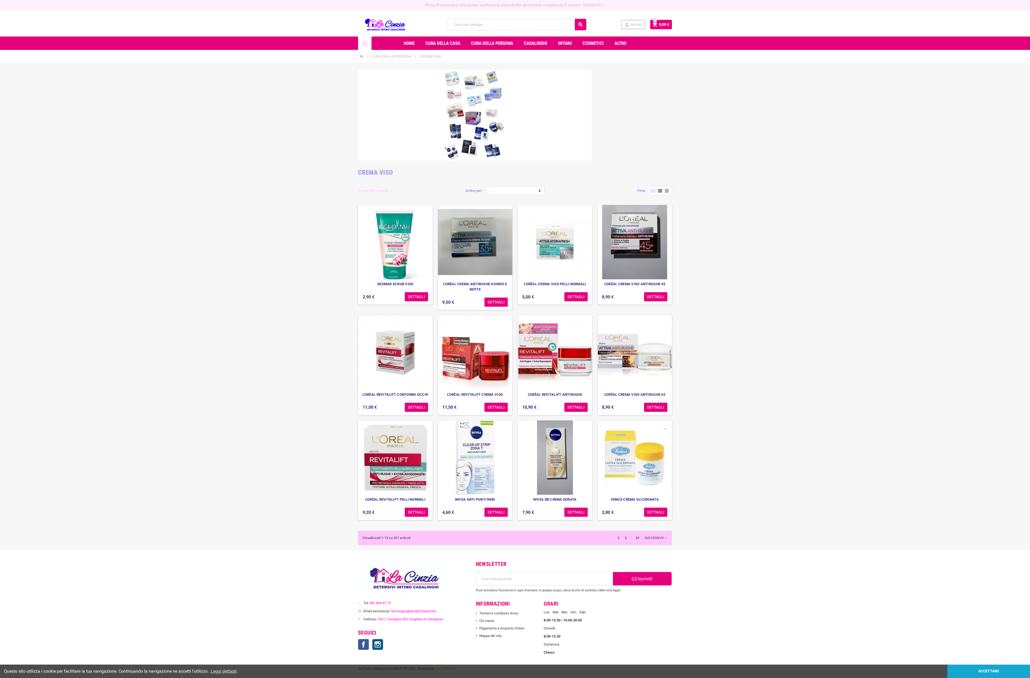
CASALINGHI (535, 43)
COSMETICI (593, 43)
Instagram (377, 644)
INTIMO (565, 43)
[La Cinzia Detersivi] (385, 24)
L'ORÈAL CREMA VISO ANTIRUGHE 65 (634, 395)
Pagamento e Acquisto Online (501, 628)
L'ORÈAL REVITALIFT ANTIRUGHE (555, 395)
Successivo (656, 538)
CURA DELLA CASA (442, 43)
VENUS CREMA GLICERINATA (635, 499)
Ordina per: (474, 191)
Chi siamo (486, 621)
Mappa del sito (490, 636)
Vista (641, 191)
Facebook (363, 644)
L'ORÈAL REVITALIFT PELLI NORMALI (395, 499)
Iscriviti (644, 578)
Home (409, 43)
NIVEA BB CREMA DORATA (555, 499)
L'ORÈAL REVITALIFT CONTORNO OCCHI (395, 395)
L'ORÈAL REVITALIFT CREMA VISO (475, 395)
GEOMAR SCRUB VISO (395, 284)
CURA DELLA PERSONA (492, 43)
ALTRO (620, 43)
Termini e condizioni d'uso (498, 613)
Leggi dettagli (223, 671)
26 (637, 538)
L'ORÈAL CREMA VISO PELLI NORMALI (555, 284)
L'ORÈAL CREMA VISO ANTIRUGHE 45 (634, 284)
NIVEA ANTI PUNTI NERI (475, 499)
